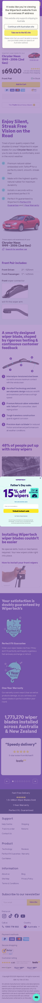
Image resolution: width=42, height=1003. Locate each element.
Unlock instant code (21, 510)
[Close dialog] (40, 478)
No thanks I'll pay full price (21, 516)
